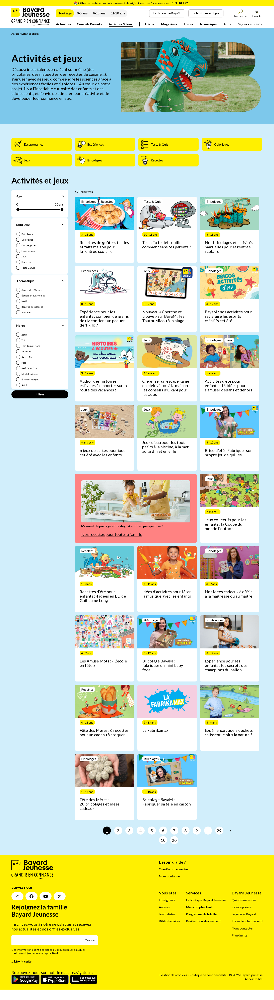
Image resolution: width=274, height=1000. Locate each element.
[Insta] (17, 896)
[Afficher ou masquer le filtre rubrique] (63, 225)
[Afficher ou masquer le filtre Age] (63, 196)
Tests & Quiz (28, 267)
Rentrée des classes (32, 306)
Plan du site (239, 935)
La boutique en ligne (206, 13)
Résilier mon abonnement (203, 921)
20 (174, 840)
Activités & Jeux (121, 24)
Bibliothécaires (169, 921)
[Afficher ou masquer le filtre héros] (63, 325)
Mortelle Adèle (29, 373)
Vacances (26, 312)
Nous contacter (169, 876)
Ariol (24, 385)
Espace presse (241, 907)
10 (163, 840)
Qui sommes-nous (244, 900)
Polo (23, 362)
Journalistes (167, 914)
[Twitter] (60, 896)
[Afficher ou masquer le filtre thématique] (63, 281)
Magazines (169, 24)
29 (219, 830)
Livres (188, 24)
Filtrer (40, 394)
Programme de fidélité (201, 914)
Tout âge (65, 13)
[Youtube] (46, 896)
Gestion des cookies (173, 975)
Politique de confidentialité (208, 975)
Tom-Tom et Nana (30, 345)
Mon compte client (199, 907)
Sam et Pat (26, 357)
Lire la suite (22, 961)
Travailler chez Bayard (247, 921)
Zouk (24, 334)
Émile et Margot (30, 379)
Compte (256, 16)
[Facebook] (31, 896)
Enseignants (167, 900)
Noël (24, 301)
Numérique (208, 24)
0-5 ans (82, 13)
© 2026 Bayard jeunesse (246, 975)
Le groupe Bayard (244, 914)
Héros (149, 24)
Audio (227, 24)
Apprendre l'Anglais (31, 289)
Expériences (28, 250)
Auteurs (164, 907)
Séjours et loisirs (250, 24)
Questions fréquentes (173, 869)
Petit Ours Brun (29, 368)
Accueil (15, 33)
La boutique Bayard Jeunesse (206, 900)
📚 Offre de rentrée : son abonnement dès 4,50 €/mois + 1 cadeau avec (131, 3)
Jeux (23, 256)
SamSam (26, 351)
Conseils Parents (89, 24)
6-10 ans (99, 13)
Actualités (63, 24)
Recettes (26, 262)
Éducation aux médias (33, 295)
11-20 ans (118, 13)
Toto (23, 340)
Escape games (29, 245)
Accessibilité (254, 979)
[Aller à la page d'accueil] (30, 24)
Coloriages (27, 239)
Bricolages (27, 234)
